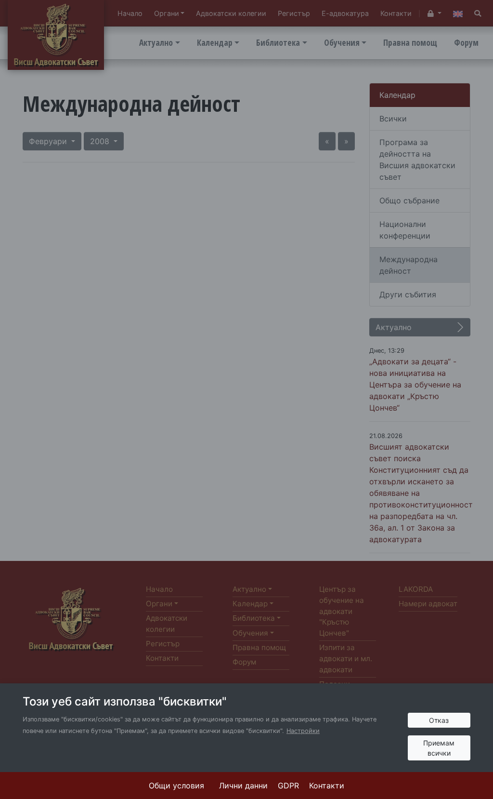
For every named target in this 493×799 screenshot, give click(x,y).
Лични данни (243, 785)
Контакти (326, 785)
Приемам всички (438, 748)
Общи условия (176, 785)
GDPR (288, 785)
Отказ (439, 720)
